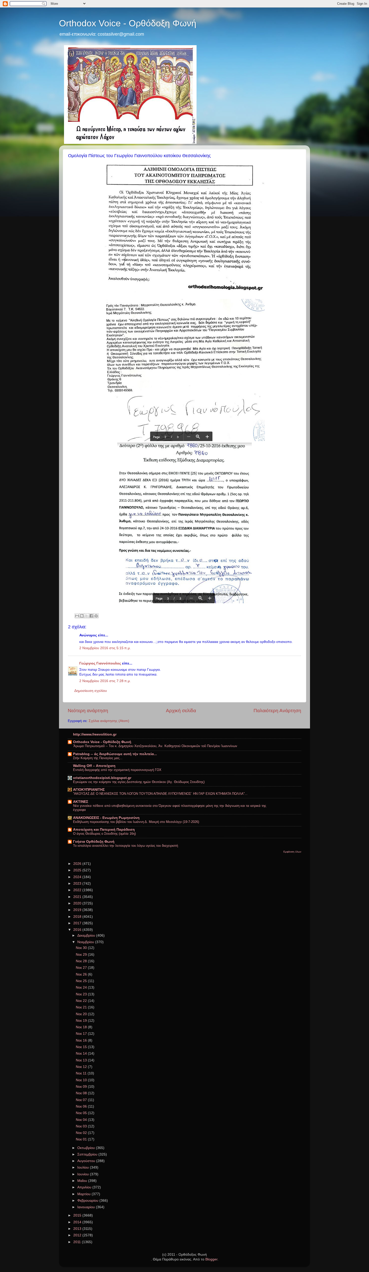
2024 (77, 877)
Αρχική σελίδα (181, 710)
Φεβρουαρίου (88, 1200)
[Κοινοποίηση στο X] (86, 615)
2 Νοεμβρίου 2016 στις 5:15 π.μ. (105, 648)
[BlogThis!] (81, 615)
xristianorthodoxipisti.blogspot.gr (102, 778)
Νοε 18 (82, 1027)
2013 (77, 1229)
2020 (77, 903)
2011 (77, 1242)
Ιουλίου (83, 1167)
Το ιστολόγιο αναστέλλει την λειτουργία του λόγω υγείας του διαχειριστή (125, 845)
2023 (77, 883)
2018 (77, 917)
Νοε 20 (82, 1014)
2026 (77, 864)
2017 (77, 923)
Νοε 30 (82, 948)
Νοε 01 (82, 1139)
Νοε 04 (82, 1120)
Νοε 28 (82, 961)
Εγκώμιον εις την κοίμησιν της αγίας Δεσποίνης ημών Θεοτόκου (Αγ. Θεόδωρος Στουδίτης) (139, 782)
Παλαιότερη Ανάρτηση (277, 710)
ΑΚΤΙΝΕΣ (80, 802)
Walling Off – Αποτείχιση (94, 766)
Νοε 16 (82, 1040)
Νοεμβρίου (86, 942)
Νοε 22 (82, 1001)
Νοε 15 (82, 1047)
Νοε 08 (82, 1093)
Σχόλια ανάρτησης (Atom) (109, 721)
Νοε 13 (82, 1060)
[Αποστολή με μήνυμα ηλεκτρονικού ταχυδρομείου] (77, 615)
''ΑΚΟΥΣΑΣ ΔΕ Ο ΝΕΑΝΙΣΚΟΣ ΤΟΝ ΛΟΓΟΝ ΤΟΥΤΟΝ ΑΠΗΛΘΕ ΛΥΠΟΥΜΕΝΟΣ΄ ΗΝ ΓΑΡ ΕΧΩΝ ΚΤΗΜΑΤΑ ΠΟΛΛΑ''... (160, 794)
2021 (77, 897)
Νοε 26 (82, 974)
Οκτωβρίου (86, 1148)
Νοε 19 (82, 1020)
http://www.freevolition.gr (94, 734)
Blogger (211, 1259)
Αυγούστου (86, 1161)
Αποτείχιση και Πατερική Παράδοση (104, 829)
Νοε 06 (82, 1106)
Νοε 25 (82, 981)
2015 (77, 1215)
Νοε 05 (82, 1113)
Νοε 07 (82, 1100)
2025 (77, 870)
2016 (77, 930)
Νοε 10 (82, 1080)
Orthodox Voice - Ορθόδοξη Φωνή (127, 23)
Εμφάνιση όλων (292, 851)
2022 (77, 890)
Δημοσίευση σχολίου (90, 691)
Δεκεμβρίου (86, 935)
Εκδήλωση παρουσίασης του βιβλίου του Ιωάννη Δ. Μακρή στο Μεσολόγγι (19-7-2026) (136, 822)
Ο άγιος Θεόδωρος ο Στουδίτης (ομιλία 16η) (104, 833)
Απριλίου (84, 1187)
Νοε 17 (82, 1034)
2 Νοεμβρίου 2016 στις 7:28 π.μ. (105, 681)
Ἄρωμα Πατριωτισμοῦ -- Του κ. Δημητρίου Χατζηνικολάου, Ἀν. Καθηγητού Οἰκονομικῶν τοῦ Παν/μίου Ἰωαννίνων (155, 746)
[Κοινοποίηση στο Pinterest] (96, 615)
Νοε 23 (82, 994)
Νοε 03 (82, 1126)
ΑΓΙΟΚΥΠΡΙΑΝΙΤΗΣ (89, 790)
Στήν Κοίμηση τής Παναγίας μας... (97, 758)
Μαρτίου (84, 1194)
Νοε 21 (82, 1007)
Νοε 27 (82, 968)
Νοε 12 (82, 1067)
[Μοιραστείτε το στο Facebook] (91, 615)
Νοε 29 (82, 954)
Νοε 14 (82, 1053)
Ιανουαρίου (86, 1207)
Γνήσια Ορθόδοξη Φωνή (93, 841)
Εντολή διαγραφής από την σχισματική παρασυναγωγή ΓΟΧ (117, 770)
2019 (77, 910)
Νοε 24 (82, 987)
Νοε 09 (82, 1086)
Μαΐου (82, 1181)
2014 (77, 1222)
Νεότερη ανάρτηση (88, 710)
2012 (77, 1235)
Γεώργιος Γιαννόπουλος (100, 663)
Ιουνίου (83, 1174)
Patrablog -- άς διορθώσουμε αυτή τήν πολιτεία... (115, 754)
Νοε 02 (82, 1133)
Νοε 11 (82, 1073)
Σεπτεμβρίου (87, 1154)
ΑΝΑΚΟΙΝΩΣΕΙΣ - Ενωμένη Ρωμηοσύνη (106, 818)
